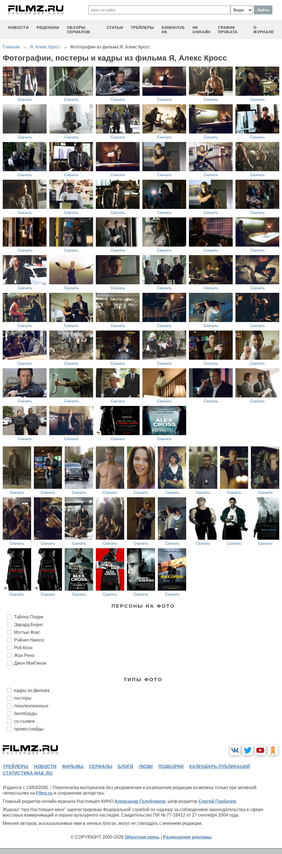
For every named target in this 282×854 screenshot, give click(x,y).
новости (18, 27)
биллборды (25, 713)
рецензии (48, 27)
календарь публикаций (219, 766)
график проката (228, 29)
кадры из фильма (32, 690)
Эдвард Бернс (28, 624)
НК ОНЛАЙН (201, 29)
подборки (171, 766)
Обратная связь (142, 837)
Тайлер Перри (28, 617)
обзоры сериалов (78, 29)
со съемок (24, 721)
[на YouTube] (260, 750)
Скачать (25, 99)
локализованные (31, 705)
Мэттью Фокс (27, 632)
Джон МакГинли (30, 663)
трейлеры (142, 27)
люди (146, 766)
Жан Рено (24, 655)
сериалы (100, 766)
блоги (125, 766)
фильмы (72, 766)
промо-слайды (29, 729)
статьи (115, 27)
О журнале (263, 29)
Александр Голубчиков (140, 801)
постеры (22, 698)
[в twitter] (248, 750)
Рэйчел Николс (29, 640)
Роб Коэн (23, 647)
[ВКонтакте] (235, 750)
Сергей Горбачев (217, 801)
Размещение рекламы (187, 837)
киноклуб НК (173, 29)
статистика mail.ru (28, 773)
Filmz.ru (44, 793)
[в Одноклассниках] (273, 750)
